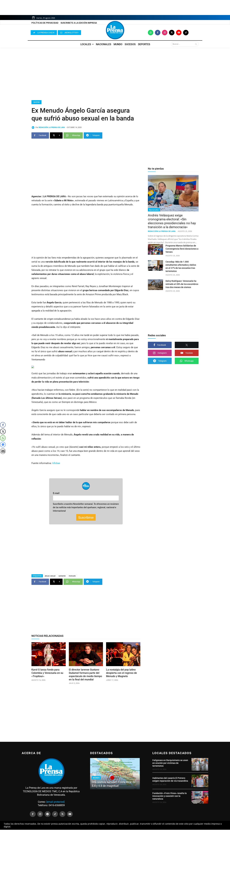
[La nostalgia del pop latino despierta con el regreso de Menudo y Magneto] (123, 654)
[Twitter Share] (3, 431)
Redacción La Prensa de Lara (52, 127)
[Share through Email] (3, 451)
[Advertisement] (115, 74)
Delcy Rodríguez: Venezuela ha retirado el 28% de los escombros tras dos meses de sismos (182, 284)
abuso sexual (50, 576)
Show (36, 102)
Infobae (56, 463)
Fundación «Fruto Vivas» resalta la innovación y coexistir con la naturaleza (169, 796)
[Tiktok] (186, 32)
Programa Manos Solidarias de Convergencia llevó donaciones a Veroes (182, 248)
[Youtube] (178, 32)
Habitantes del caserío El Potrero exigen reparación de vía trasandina (170, 779)
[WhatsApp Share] (3, 438)
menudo (72, 576)
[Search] (196, 44)
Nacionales (154, 209)
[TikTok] (55, 814)
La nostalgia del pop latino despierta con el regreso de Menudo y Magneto (121, 673)
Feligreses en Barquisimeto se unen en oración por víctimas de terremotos (170, 763)
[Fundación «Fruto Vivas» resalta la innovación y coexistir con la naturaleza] (200, 797)
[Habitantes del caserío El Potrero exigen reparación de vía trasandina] (200, 781)
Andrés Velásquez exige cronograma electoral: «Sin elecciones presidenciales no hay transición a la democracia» (172, 221)
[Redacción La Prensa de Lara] (33, 127)
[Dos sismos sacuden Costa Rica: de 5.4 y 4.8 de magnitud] (115, 773)
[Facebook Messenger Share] (3, 444)
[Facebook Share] (3, 425)
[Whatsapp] (150, 32)
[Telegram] (48, 814)
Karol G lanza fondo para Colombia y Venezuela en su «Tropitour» (47, 673)
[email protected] (55, 801)
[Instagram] (164, 32)
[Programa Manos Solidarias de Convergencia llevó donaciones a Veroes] (155, 249)
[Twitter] (171, 32)
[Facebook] (157, 32)
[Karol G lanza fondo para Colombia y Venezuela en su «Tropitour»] (48, 654)
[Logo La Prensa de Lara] (115, 30)
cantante (62, 576)
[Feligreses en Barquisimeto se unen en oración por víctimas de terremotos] (200, 764)
